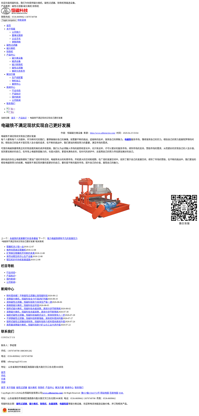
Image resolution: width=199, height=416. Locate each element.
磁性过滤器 (11, 45)
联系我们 (10, 103)
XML (121, 393)
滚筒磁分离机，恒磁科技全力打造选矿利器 (27, 299)
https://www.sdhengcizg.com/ (102, 133)
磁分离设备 (17, 58)
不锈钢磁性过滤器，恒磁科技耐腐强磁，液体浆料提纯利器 (34, 318)
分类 (3, 379)
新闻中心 (10, 87)
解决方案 (10, 74)
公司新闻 (16, 100)
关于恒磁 (10, 29)
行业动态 (16, 90)
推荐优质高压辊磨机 (16, 250)
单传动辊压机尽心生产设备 (19, 256)
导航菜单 (21, 20)
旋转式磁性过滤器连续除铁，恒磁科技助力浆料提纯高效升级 (35, 321)
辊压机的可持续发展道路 (18, 259)
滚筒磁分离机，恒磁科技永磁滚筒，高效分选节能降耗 (32, 312)
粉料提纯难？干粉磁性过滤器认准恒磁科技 (27, 295)
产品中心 (10, 55)
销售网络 (16, 42)
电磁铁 (128, 139)
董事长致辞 (17, 35)
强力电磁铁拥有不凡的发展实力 (62, 238)
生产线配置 (17, 77)
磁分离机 (10, 48)
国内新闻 (16, 97)
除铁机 (9, 51)
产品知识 (16, 94)
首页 (8, 25)
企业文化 (16, 38)
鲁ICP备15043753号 (90, 393)
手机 (3, 375)
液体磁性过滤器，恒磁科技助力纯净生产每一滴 (29, 302)
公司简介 (16, 32)
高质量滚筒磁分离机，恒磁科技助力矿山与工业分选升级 (33, 325)
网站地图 (104, 393)
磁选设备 (16, 61)
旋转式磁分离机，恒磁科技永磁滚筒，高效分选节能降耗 (33, 308)
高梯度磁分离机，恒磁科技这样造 (22, 305)
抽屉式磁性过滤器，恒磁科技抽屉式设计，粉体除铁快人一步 (35, 315)
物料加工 (16, 81)
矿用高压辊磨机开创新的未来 (20, 253)
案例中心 (16, 84)
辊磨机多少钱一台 (15, 247)
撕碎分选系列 (18, 71)
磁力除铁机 (17, 64)
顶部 (3, 382)
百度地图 (114, 393)
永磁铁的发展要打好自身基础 (24, 238)
